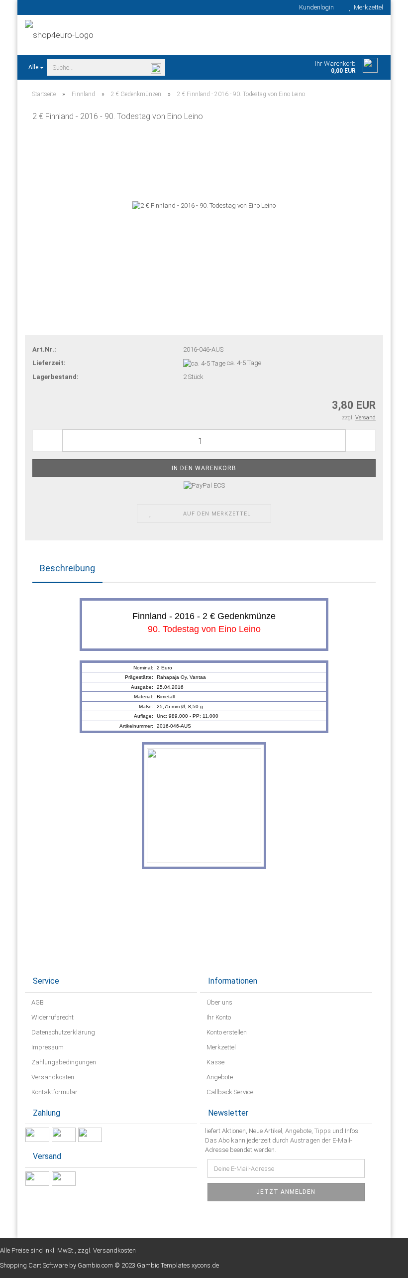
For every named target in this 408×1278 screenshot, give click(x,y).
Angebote (219, 1077)
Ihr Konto (218, 1017)
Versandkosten (52, 1077)
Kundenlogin (315, 7)
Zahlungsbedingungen (63, 1062)
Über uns (218, 1002)
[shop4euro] (111, 35)
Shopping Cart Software (34, 1265)
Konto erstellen (226, 1032)
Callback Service (229, 1092)
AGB (37, 1002)
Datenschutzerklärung (62, 1032)
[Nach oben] (381, 1263)
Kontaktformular (54, 1092)
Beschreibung (67, 568)
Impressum (47, 1047)
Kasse (214, 1062)
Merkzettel (367, 7)
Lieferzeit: (49, 363)
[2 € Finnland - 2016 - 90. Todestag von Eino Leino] (204, 205)
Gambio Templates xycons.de (178, 1265)
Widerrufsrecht (52, 1017)
